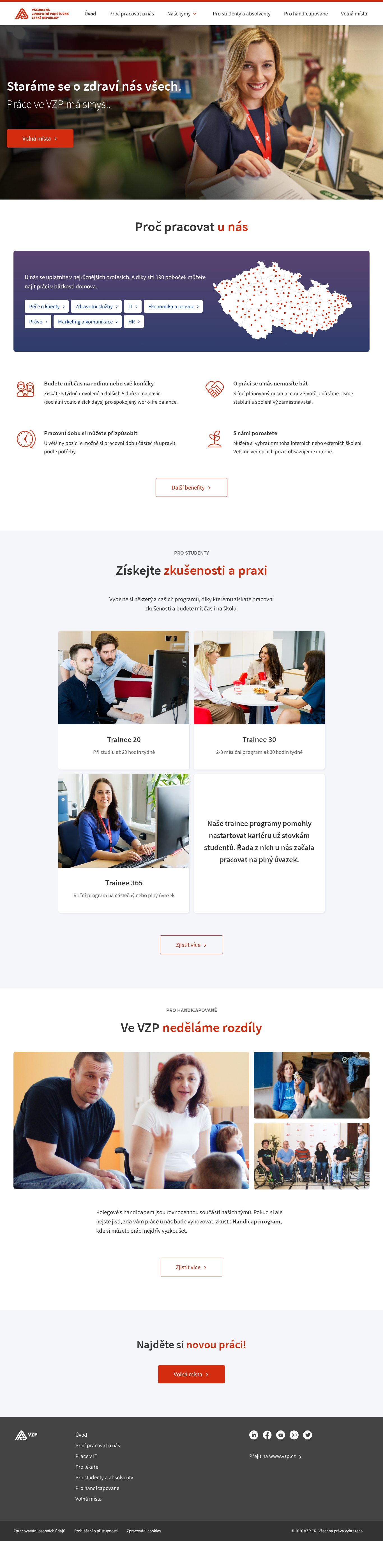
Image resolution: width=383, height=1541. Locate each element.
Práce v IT (86, 1456)
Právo (35, 321)
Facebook (267, 1434)
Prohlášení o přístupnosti (96, 1530)
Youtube (280, 1434)
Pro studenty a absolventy (242, 13)
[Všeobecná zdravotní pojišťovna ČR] (41, 13)
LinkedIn (253, 1434)
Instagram (294, 1434)
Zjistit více (188, 945)
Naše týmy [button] (179, 13)
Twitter (307, 1434)
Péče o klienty (44, 306)
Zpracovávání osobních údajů (39, 1530)
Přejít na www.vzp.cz (272, 1456)
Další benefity (188, 487)
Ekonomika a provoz (171, 306)
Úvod (90, 13)
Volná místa (354, 13)
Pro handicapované (306, 13)
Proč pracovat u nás (131, 13)
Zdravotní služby (94, 306)
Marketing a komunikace (85, 321)
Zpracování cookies (144, 1530)
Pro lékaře (86, 1466)
